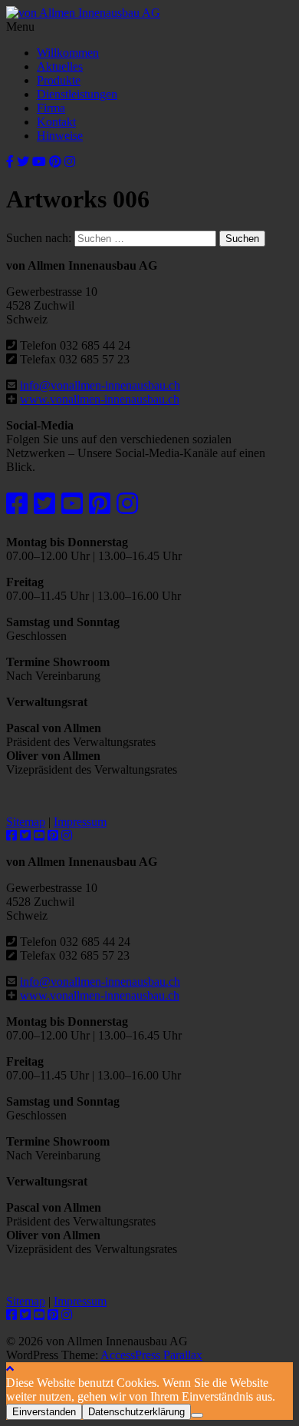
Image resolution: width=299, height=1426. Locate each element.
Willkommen (68, 52)
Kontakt (56, 121)
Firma (51, 107)
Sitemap (25, 821)
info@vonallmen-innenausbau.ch (100, 385)
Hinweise (60, 135)
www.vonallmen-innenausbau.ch (99, 399)
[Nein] (197, 1415)
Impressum (80, 821)
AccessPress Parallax (151, 1354)
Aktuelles (60, 66)
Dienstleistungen (77, 94)
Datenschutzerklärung (136, 1412)
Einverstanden (44, 1412)
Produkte (58, 80)
